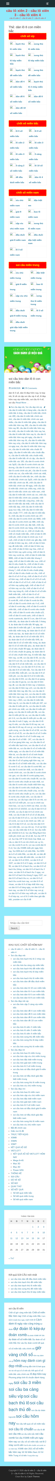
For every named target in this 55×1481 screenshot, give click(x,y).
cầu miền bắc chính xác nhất (33, 473)
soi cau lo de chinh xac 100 (28, 821)
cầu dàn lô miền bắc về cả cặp (22, 458)
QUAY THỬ (16, 1186)
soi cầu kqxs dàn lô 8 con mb (30, 800)
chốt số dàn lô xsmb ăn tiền (31, 600)
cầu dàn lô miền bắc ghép (25, 422)
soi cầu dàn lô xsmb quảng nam (30, 775)
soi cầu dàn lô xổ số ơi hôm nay (26, 757)
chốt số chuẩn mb (35, 531)
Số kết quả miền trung (23, 1196)
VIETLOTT (16, 1150)
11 (11, 1238)
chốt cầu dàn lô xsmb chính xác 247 (26, 516)
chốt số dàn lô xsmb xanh (20, 615)
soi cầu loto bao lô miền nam (26, 1092)
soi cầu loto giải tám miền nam (27, 1102)
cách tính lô (30, 1320)
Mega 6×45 (18, 1160)
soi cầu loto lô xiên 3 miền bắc (27, 1030)
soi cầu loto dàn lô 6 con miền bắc (29, 994)
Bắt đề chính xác (18, 1128)
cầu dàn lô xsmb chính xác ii (28, 467)
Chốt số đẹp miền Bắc (31, 1316)
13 (22, 1238)
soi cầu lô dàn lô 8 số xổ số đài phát (28, 815)
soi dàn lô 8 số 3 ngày (23, 863)
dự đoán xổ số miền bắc (20, 1339)
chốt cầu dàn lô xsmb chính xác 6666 (25, 519)
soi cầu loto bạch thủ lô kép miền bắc (28, 1292)
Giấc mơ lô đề (17, 1131)
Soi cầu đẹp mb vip (34, 407)
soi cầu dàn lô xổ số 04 (29, 730)
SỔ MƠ (14, 1183)
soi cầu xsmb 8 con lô (18, 845)
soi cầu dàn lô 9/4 (16, 679)
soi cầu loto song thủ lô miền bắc (28, 1046)
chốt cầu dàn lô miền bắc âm (21, 476)
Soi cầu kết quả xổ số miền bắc (30, 1424)
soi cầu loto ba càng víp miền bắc (28, 965)
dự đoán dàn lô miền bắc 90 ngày (25, 624)
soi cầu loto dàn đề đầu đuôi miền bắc (28, 1279)
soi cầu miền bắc (28, 1434)
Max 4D (16, 1167)
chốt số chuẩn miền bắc (19, 534)
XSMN (14, 1141)
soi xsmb (40, 1445)
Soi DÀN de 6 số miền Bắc (24, 851)
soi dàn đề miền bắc (25, 857)
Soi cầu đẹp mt (18, 1050)
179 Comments (30, 388)
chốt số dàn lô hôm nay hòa (24, 549)
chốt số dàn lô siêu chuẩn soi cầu (23, 573)
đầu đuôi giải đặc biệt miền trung (19, 326)
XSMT (14, 1144)
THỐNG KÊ (16, 1173)
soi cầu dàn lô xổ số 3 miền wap (26, 736)
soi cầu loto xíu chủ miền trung (27, 1085)
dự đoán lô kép (26, 1328)
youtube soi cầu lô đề (22, 899)
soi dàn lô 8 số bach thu (22, 866)
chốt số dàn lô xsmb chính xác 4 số (24, 603)
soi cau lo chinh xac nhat (28, 806)
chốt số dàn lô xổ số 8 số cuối (32, 579)
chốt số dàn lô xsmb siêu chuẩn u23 (28, 612)
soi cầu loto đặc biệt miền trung (27, 1059)
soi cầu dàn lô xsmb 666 (31, 766)
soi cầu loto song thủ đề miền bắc (28, 1037)
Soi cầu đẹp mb (17, 407)
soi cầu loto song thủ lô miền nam (28, 1121)
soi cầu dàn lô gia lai (17, 682)
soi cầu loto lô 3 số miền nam (26, 1105)
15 (33, 1238)
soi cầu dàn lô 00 (30, 658)
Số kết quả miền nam (23, 1199)
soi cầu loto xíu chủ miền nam (27, 1124)
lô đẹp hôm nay (38, 1374)
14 (27, 1238)
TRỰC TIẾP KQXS (19, 1134)
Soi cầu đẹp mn (18, 1089)
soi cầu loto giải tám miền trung (27, 1063)
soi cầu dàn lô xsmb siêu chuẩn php (24, 788)
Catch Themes (33, 1476)
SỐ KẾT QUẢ (17, 1189)
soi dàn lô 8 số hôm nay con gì (30, 890)
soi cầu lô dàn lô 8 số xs (19, 818)
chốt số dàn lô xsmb (25, 597)
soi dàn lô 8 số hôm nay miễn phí (23, 893)
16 (38, 1238)
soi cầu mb (15, 1433)
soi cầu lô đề (39, 1430)
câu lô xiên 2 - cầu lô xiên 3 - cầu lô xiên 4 (27, 13)
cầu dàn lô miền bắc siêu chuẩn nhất (27, 455)
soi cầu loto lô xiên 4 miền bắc (27, 1033)
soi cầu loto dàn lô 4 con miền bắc (29, 991)
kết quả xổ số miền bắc (22, 1371)
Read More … (22, 402)
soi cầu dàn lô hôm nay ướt (20, 688)
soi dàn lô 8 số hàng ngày (19, 887)
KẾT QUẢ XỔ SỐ (19, 1147)
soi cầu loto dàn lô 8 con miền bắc (29, 998)
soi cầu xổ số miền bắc (28, 1442)
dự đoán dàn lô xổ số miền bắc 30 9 (28, 637)
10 (44, 1232)
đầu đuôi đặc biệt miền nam (35, 239)
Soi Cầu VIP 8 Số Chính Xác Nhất (26, 839)
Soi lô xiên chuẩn (30, 1445)
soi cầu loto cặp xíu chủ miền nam (29, 1095)
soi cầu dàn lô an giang (35, 679)
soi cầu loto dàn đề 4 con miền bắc (29, 1011)
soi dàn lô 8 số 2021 (20, 860)
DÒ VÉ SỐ (16, 1180)
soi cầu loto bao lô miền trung (26, 1053)
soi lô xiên (18, 1445)
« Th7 (11, 1258)
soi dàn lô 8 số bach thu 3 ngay (27, 872)
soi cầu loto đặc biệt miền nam (27, 1098)
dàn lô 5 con (29, 618)
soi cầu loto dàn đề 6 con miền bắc (29, 1014)
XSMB (14, 1137)
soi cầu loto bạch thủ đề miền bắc (28, 968)
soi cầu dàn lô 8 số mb (31, 667)
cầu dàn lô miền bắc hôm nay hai (31, 431)
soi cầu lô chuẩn (21, 1429)
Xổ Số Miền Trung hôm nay (28, 1455)
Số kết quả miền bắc (22, 1193)
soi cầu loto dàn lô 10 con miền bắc (29, 988)
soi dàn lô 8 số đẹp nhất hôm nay (29, 884)
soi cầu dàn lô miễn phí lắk (25, 712)
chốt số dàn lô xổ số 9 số (19, 582)
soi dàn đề (31, 854)
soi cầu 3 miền (27, 1382)
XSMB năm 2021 (25, 1449)
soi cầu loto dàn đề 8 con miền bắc (29, 1017)
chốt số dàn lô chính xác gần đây (27, 540)
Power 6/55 (18, 1170)
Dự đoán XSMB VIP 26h (35, 1335)
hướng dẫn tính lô (30, 1366)
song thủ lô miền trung (36, 300)
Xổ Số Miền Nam (29, 1452)
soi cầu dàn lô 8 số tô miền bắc (30, 676)
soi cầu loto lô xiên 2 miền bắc (27, 1027)
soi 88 (19, 658)
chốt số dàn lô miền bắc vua (26, 561)
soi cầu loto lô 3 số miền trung (27, 1066)
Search (14, 928)
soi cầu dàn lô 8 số (31, 661)
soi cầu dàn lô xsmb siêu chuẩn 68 (23, 779)
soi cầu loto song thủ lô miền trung (29, 1082)
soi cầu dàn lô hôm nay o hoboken (30, 685)
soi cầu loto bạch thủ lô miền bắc (28, 978)
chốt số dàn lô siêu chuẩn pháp (30, 570)
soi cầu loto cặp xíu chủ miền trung (29, 1056)
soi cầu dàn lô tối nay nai (29, 724)
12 (17, 1238)
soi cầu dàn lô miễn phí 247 (31, 703)
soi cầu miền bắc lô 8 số (23, 830)
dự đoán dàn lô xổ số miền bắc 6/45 (24, 640)
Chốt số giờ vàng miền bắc (20, 1313)
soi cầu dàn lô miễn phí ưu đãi (29, 718)
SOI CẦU (15, 1176)
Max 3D (16, 1163)
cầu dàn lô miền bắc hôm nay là (22, 434)
